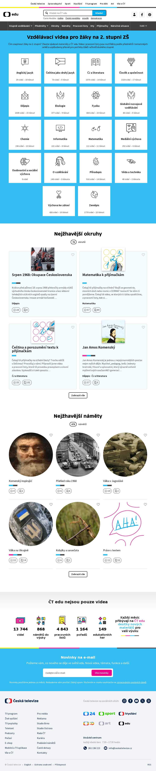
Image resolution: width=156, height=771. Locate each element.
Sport (68, 3)
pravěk (85, 18)
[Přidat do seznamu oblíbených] (72, 254)
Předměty (40, 26)
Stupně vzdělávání (19, 26)
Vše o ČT (121, 3)
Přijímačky (102, 26)
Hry (92, 26)
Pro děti (104, 3)
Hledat (99, 13)
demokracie (96, 18)
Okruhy (55, 26)
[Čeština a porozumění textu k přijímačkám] (42, 356)
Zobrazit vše (78, 395)
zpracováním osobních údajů (131, 682)
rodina (60, 18)
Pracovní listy (80, 26)
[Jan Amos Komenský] (113, 356)
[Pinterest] (150, 15)
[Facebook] (142, 15)
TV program (91, 3)
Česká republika (73, 18)
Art (112, 3)
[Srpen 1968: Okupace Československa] (42, 284)
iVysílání (78, 3)
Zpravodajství (55, 3)
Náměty (66, 26)
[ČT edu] (10, 15)
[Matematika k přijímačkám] (113, 284)
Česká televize (38, 3)
